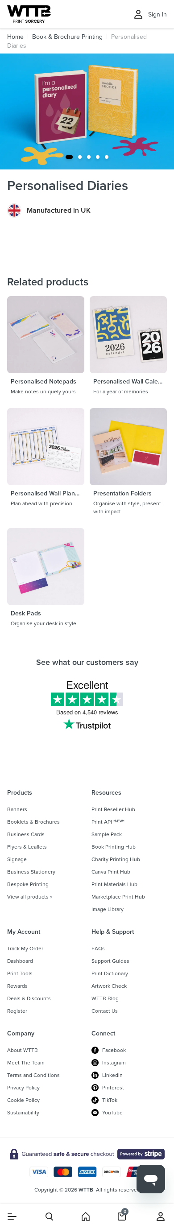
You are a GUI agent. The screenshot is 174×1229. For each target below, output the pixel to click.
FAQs (98, 948)
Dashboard (20, 961)
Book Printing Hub (113, 846)
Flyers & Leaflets (27, 846)
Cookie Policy (23, 1100)
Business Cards (26, 834)
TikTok (109, 1100)
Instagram (114, 1062)
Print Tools (20, 973)
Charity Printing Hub (115, 859)
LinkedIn (112, 1075)
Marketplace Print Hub (118, 896)
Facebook (114, 1050)
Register (17, 1011)
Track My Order (25, 948)
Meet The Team (26, 1062)
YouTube (112, 1112)
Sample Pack (106, 834)
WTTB (86, 1189)
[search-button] (49, 1217)
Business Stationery (31, 871)
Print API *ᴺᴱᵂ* (107, 821)
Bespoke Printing (28, 884)
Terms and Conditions (33, 1075)
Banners (17, 809)
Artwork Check (109, 986)
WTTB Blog (105, 998)
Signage (17, 859)
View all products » (29, 896)
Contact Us (104, 1011)
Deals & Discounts (29, 998)
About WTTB (22, 1050)
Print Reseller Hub (113, 809)
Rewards (17, 986)
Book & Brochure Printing (67, 36)
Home (15, 36)
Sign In (157, 14)
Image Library (107, 909)
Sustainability (23, 1112)
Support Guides (110, 961)
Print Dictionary (109, 973)
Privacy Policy (23, 1087)
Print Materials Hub (114, 884)
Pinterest (113, 1087)
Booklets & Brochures (33, 821)
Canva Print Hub (110, 871)
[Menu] (12, 1216)
